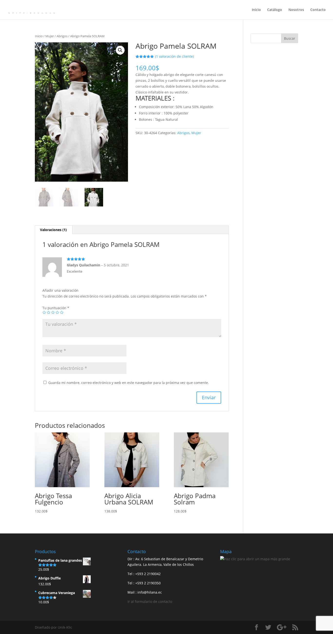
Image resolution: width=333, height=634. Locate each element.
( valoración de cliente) (174, 56)
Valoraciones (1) (53, 229)
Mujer (49, 36)
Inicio (256, 10)
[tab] (53, 230)
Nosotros (296, 10)
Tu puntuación (55, 308)
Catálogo (274, 10)
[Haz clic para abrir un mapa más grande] (255, 559)
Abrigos (62, 36)
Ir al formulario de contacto (149, 601)
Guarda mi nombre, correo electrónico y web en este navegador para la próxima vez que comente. (128, 382)
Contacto (318, 10)
